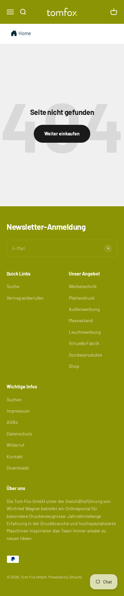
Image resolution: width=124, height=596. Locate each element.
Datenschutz (19, 433)
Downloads (18, 468)
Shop (74, 366)
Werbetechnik (83, 286)
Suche (13, 286)
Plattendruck (82, 298)
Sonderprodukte (85, 355)
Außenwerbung (84, 309)
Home (25, 33)
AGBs (12, 422)
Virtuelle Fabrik (84, 343)
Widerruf (15, 445)
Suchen (14, 399)
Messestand (81, 320)
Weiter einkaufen (62, 133)
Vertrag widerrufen (25, 298)
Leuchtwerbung (85, 332)
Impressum (18, 411)
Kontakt (15, 456)
